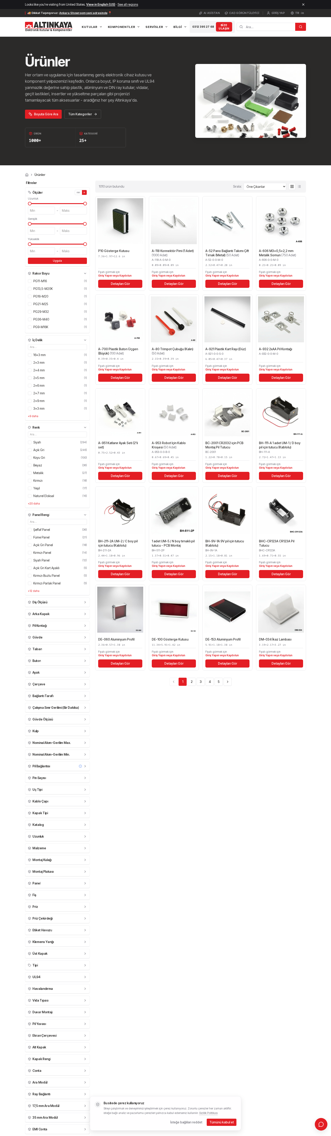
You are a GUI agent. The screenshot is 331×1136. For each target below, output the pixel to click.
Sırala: (237, 186)
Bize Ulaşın (224, 26)
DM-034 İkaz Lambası (275, 639)
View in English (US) (100, 4)
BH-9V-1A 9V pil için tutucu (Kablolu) (224, 543)
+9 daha (33, 416)
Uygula (57, 260)
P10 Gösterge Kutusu (113, 251)
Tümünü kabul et (221, 1122)
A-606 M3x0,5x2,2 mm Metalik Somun (277, 253)
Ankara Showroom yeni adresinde (83, 13)
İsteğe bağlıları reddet (186, 1122)
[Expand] (85, 602)
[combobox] (266, 27)
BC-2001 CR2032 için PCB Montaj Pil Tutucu (224, 445)
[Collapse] (85, 273)
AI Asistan (212, 13)
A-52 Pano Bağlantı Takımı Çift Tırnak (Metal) (227, 253)
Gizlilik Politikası (208, 1113)
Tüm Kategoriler (80, 114)
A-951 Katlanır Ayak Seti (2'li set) (118, 445)
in (84, 192)
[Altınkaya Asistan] (321, 1124)
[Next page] (228, 682)
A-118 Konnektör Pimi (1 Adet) (173, 253)
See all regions (128, 4)
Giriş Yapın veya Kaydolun (114, 275)
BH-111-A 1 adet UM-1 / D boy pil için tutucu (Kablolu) (279, 445)
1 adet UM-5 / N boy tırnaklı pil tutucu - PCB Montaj (173, 543)
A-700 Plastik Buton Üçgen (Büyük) (118, 351)
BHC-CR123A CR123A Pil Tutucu (276, 543)
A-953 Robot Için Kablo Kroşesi (169, 445)
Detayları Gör (120, 284)
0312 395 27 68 (203, 26)
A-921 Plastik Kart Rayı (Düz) (225, 349)
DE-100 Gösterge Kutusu (170, 639)
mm (78, 192)
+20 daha (34, 503)
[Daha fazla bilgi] (80, 766)
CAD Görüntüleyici (244, 13)
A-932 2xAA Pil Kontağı (275, 349)
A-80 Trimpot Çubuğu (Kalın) (172, 351)
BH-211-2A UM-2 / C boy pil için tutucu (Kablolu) (118, 543)
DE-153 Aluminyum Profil (222, 639)
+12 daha (33, 591)
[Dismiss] (303, 4)
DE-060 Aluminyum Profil (116, 639)
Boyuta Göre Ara (46, 114)
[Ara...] (300, 27)
